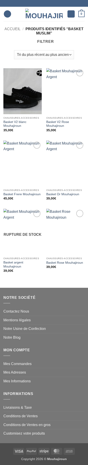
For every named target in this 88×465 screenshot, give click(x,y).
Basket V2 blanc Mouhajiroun (14, 124)
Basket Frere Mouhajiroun (22, 194)
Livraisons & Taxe (17, 407)
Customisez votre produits (24, 433)
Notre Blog (12, 337)
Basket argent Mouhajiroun (13, 264)
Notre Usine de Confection (24, 329)
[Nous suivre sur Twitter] (46, 3)
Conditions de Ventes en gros (27, 425)
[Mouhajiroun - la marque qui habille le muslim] (44, 14)
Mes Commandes (17, 364)
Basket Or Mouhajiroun (62, 194)
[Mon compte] (71, 14)
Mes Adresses (14, 372)
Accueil (13, 29)
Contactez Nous (16, 311)
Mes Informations (17, 381)
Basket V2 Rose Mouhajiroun (57, 124)
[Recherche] (16, 14)
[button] (7, 14)
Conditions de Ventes (20, 416)
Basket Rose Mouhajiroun (64, 262)
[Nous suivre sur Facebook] (38, 3)
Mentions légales (17, 320)
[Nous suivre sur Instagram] (42, 3)
